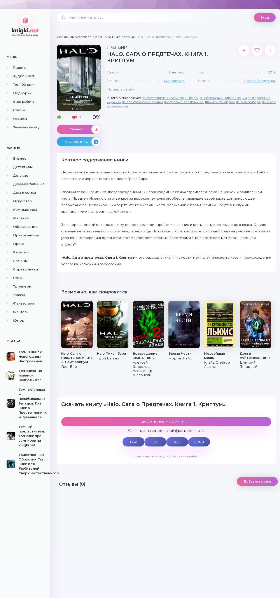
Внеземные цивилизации (224, 98)
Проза (18, 244)
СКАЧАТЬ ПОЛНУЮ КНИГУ (164, 422)
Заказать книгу (26, 127)
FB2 (133, 442)
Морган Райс (180, 358)
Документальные (29, 184)
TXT (155, 442)
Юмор (18, 320)
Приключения (26, 235)
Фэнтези (21, 312)
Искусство (22, 201)
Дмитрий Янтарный (248, 364)
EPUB (199, 442)
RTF (177, 442)
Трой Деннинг (109, 358)
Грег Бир (177, 72)
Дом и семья (24, 192)
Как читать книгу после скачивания (166, 456)
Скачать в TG (76, 141)
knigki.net (25, 25)
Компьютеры (25, 209)
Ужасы (19, 295)
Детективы (23, 167)
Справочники (25, 269)
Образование (25, 227)
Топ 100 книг (24, 84)
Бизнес (19, 158)
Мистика (21, 218)
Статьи (19, 110)
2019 (272, 72)
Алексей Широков (141, 364)
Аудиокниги (24, 76)
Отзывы (20, 119)
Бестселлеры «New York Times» (172, 98)
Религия (21, 252)
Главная (20, 67)
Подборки (22, 93)
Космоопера (249, 102)
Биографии (23, 101)
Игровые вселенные (184, 102)
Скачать (77, 129)
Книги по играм (221, 102)
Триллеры (22, 286)
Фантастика (23, 303)
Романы (20, 261)
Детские (20, 175)
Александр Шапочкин (142, 373)
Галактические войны (143, 102)
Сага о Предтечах (260, 81)
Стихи (18, 278)
